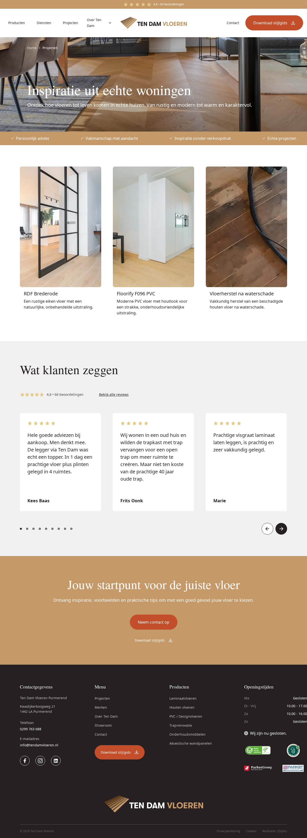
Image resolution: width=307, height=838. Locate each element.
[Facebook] (25, 761)
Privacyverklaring (228, 831)
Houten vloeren (181, 707)
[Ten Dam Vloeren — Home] (153, 23)
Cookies (251, 831)
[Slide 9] (71, 529)
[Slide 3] (33, 529)
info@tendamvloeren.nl (39, 745)
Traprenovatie (180, 725)
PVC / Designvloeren (185, 716)
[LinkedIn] (56, 761)
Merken (101, 707)
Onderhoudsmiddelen (187, 734)
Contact (101, 734)
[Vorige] (267, 529)
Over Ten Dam (106, 716)
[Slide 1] (21, 529)
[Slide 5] (46, 529)
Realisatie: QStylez (274, 831)
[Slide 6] (52, 529)
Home (32, 47)
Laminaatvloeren (183, 698)
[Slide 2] (27, 529)
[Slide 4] (40, 529)
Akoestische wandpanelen (190, 743)
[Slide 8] (65, 529)
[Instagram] (40, 761)
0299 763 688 (30, 729)
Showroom (103, 725)
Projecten (102, 698)
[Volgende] (281, 529)
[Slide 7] (59, 529)
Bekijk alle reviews (114, 394)
